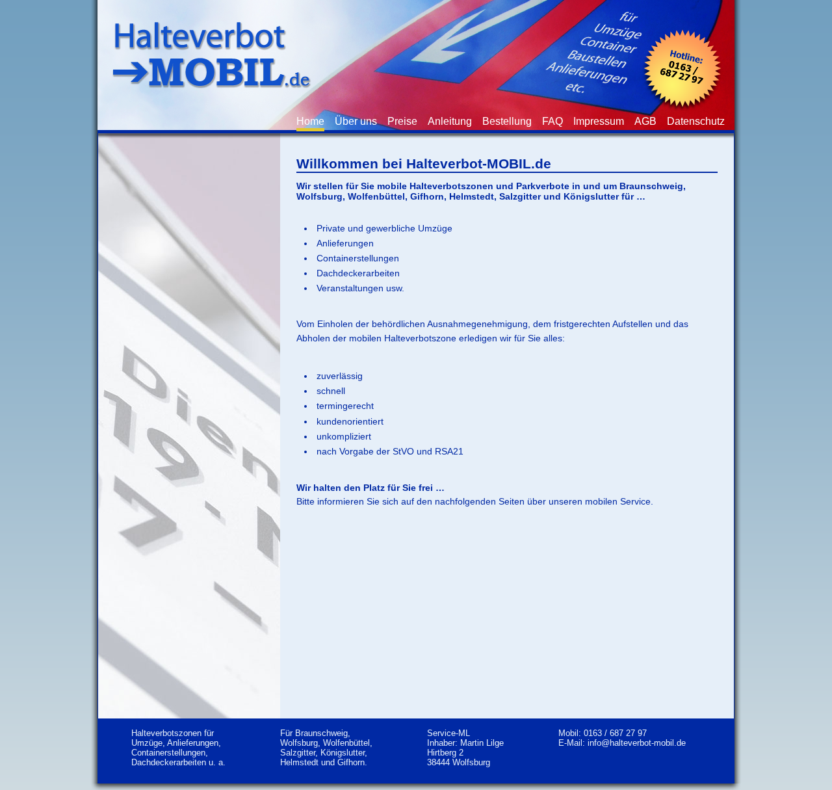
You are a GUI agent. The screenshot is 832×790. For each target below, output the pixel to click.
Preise (402, 121)
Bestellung (507, 121)
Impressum (598, 121)
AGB (645, 121)
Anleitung (450, 121)
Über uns (356, 121)
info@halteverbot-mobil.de (637, 743)
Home (310, 121)
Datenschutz (696, 121)
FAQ (552, 121)
